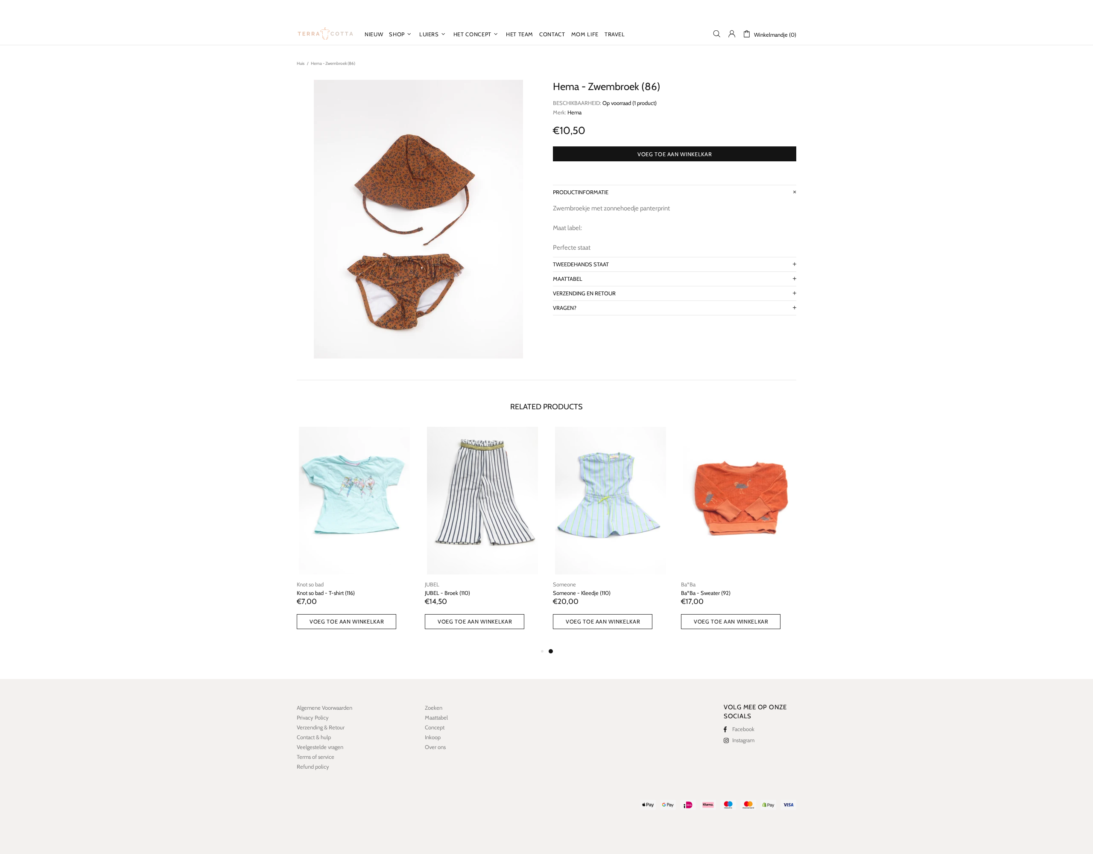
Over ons (435, 746)
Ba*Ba (688, 584)
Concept (434, 727)
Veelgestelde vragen (320, 746)
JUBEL (432, 584)
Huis (300, 63)
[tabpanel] (610, 536)
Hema (574, 112)
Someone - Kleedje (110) (582, 592)
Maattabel (436, 717)
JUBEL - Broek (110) (447, 592)
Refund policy (313, 766)
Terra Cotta (325, 33)
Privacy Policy (313, 717)
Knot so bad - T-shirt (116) (326, 592)
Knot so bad (310, 584)
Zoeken (433, 707)
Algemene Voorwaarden (324, 707)
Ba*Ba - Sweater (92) (706, 592)
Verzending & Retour (321, 727)
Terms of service (315, 756)
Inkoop (433, 737)
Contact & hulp (314, 737)
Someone (564, 584)
